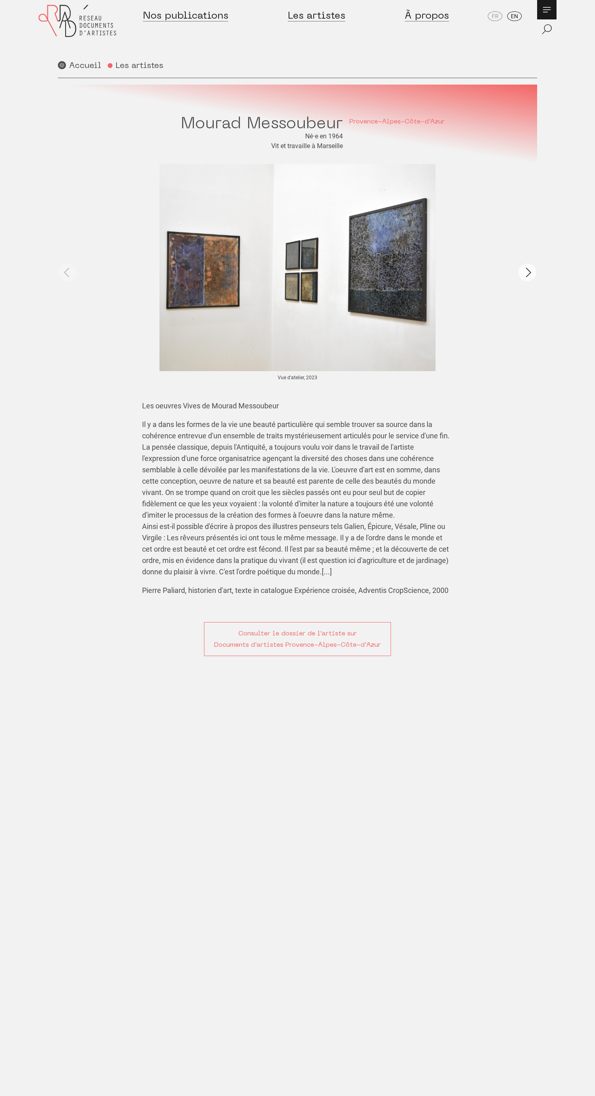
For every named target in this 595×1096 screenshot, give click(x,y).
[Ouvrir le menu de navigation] (547, 9)
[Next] (527, 272)
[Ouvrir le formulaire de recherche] (547, 29)
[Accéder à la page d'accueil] (77, 29)
